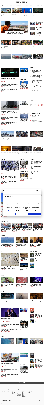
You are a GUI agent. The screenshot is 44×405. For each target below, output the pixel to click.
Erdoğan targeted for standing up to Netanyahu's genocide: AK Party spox (26, 14)
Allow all (34, 213)
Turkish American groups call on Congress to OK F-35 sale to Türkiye (36, 139)
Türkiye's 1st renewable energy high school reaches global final (38, 355)
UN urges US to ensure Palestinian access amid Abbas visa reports (37, 14)
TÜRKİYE (3, 159)
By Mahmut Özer (36, 173)
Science (23, 392)
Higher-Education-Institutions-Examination (39, 367)
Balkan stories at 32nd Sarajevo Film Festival (21, 285)
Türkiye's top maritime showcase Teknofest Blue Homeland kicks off (22, 139)
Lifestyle (4, 251)
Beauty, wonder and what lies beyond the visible (23, 268)
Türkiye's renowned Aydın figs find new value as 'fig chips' (26, 46)
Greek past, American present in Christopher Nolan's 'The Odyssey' (36, 300)
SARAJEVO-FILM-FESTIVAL (19, 286)
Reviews (3, 291)
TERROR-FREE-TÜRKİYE (4, 231)
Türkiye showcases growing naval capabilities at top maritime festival (7, 139)
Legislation (23, 79)
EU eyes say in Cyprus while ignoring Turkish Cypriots (24, 74)
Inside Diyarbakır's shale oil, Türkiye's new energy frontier (9, 370)
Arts (3, 275)
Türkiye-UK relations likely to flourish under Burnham (26, 229)
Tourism (3, 336)
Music (28, 388)
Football (34, 387)
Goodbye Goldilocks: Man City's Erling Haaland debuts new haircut (10, 325)
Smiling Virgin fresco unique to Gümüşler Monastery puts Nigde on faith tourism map (27, 153)
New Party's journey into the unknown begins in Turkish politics (37, 229)
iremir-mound (3, 269)
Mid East (3, 235)
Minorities (8, 390)
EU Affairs (2, 390)
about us (16, 403)
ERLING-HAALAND (3, 326)
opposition (3, 81)
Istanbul (23, 159)
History (23, 394)
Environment (23, 388)
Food (23, 390)
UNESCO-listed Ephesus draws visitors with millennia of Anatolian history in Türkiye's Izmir (37, 154)
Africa (12, 391)
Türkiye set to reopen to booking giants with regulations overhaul (22, 345)
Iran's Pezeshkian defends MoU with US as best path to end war (37, 60)
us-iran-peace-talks (33, 246)
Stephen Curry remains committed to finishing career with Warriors (24, 327)
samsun (36, 256)
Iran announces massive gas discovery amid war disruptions (8, 364)
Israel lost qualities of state (37, 167)
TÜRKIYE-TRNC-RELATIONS (39, 30)
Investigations (24, 171)
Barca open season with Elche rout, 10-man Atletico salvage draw (37, 46)
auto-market (3, 119)
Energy (18, 389)
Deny (9, 213)
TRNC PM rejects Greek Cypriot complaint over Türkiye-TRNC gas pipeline (39, 29)
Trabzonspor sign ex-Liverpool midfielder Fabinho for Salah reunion (5, 46)
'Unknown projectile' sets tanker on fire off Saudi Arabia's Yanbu (7, 245)
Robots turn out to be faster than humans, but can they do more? (24, 359)
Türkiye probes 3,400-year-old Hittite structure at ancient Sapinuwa (24, 259)
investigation (22, 180)
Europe (13, 388)
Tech (17, 392)
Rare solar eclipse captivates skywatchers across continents (6, 153)
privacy (9, 403)
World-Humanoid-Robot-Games (5, 331)
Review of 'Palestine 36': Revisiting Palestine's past (22, 300)
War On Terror (3, 389)
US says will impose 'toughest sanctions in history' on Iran (16, 60)
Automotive (23, 364)
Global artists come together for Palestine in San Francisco (6, 14)
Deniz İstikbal (36, 181)
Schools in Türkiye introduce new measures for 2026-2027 (38, 361)
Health (23, 387)
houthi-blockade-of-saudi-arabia (6, 246)
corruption (3, 86)
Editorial (39, 390)
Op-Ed (39, 388)
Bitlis (36, 261)
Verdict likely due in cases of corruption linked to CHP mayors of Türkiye (9, 85)
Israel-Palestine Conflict (8, 6)
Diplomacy (2, 387)
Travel (23, 389)
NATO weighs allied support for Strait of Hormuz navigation (6, 60)
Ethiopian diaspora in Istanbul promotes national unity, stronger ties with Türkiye (8, 177)
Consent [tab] (9, 193)
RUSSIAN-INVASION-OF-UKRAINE (39, 24)
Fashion (23, 391)
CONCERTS (31, 286)
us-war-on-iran (3, 376)
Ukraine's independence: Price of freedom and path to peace (36, 184)
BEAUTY (21, 270)
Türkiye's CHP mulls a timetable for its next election (9, 90)
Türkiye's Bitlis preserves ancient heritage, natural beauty (38, 260)
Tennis (34, 390)
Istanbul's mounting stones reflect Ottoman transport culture (24, 166)
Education (8, 388)
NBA (21, 329)
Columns (32, 159)
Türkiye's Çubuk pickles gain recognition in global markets (9, 182)
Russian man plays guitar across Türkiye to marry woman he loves (38, 255)
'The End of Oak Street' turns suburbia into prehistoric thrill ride (6, 301)
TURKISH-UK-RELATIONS (25, 230)
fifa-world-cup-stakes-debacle (5, 321)
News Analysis (5, 221)
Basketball (23, 320)
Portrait (29, 390)
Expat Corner (33, 251)
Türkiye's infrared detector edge (36, 180)
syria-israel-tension (4, 216)
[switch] (17, 210)
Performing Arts (30, 391)
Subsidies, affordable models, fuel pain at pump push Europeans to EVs (9, 118)
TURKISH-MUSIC (3, 286)
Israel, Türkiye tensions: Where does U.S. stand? (38, 33)
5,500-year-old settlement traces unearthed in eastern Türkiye (9, 267)
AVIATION (21, 122)
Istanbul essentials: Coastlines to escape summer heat (38, 265)
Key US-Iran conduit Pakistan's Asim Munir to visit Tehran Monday (35, 245)
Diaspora (8, 391)
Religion (23, 393)
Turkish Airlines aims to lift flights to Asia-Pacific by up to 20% (24, 120)
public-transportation (23, 168)
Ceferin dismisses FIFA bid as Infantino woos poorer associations (9, 319)
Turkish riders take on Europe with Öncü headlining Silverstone (38, 321)
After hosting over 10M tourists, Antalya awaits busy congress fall (7, 345)
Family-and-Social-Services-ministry (24, 88)
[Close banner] (40, 190)
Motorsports (34, 389)
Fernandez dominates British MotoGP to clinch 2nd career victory (38, 316)
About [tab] (35, 193)
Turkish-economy (3, 124)
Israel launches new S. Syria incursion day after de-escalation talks (15, 34)
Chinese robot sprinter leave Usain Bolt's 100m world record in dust (9, 330)
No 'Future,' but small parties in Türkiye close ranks (8, 79)
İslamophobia (13, 393)
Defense (3, 129)
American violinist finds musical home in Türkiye (7, 285)
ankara (2, 183)
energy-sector (3, 371)
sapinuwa (21, 260)
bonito (2, 173)
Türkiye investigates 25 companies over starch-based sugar (24, 178)
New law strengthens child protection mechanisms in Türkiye (24, 86)
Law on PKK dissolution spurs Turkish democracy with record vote (16, 229)
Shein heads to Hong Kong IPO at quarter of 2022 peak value (16, 46)
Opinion (32, 178)
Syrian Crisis (13, 392)
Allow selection (22, 213)
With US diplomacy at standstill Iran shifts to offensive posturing (26, 60)
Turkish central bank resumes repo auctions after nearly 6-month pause (9, 123)
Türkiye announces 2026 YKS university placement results (38, 365)
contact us (24, 403)
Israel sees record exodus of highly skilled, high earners (16, 14)
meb (35, 362)
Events (28, 389)
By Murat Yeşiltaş (36, 163)
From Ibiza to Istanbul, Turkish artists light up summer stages (35, 285)
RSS (31, 403)
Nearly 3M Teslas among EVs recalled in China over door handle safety (9, 113)
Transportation (25, 113)
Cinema (29, 387)
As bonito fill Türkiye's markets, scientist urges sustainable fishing (9, 171)
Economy (18, 388)
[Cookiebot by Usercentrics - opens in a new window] (34, 190)
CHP (1, 91)
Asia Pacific (13, 390)
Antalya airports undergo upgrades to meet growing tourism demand (36, 346)
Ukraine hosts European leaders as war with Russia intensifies (39, 23)
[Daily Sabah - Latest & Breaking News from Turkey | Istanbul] (22, 2)
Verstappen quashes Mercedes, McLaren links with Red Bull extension (38, 311)
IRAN (2, 366)
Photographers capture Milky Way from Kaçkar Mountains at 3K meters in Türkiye (16, 154)
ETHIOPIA (2, 178)
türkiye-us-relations (39, 35)
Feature (23, 395)
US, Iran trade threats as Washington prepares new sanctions (9, 375)
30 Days (42, 67)
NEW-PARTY (34, 231)
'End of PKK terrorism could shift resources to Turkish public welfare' (6, 229)
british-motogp (37, 317)
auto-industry (3, 114)
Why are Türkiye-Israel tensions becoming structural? (38, 162)
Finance (18, 390)
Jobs (2, 403)
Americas (13, 389)
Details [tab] (22, 193)
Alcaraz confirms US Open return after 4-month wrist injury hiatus (23, 315)
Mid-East (13, 387)
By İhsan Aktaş (36, 168)
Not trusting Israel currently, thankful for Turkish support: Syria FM (21, 245)
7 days (38, 67)
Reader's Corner (40, 389)
